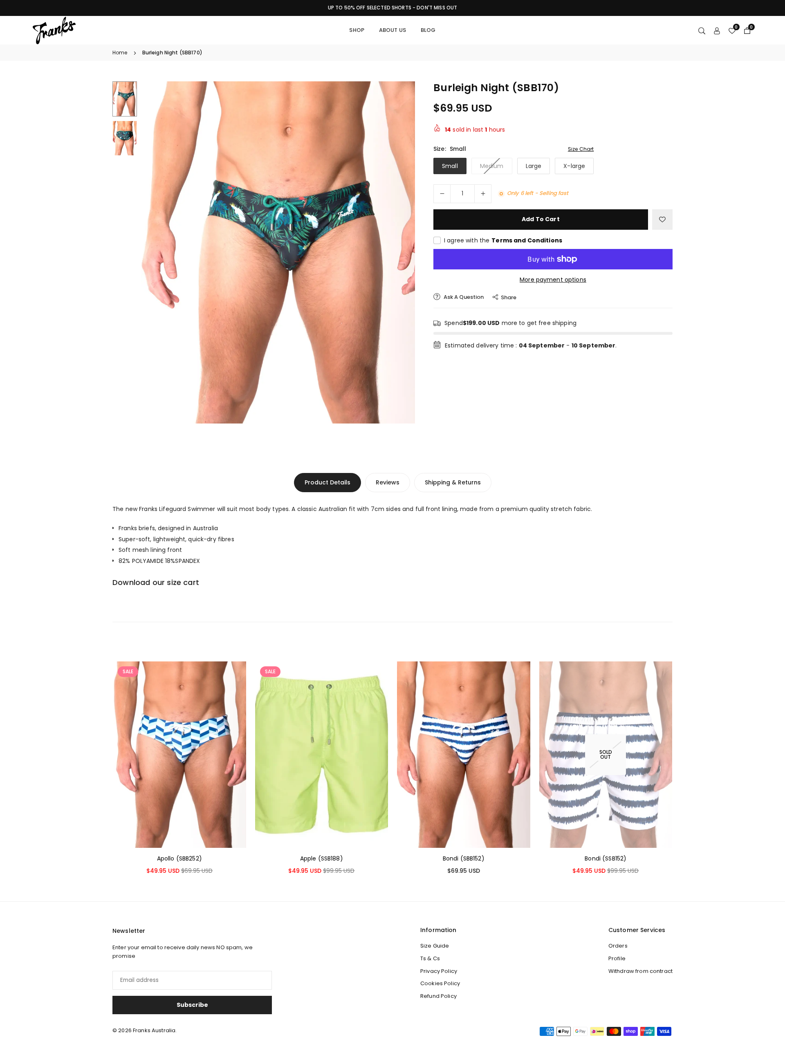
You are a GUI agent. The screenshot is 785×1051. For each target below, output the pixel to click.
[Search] (701, 30)
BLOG (428, 30)
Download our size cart (155, 582)
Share (508, 297)
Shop (356, 30)
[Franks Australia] (54, 29)
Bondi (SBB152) (463, 858)
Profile (617, 958)
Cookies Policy (440, 983)
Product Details (327, 482)
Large (534, 166)
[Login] (716, 30)
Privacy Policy (438, 971)
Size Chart (581, 149)
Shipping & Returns (453, 482)
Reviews (387, 482)
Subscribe (192, 1005)
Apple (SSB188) (321, 858)
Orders (618, 946)
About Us (392, 30)
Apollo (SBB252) (179, 858)
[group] (278, 252)
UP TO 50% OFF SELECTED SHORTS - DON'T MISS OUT (392, 8)
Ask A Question (463, 297)
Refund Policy (438, 996)
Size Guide (434, 946)
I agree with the (503, 240)
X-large (574, 166)
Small (450, 166)
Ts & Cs (430, 958)
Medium (492, 166)
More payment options (553, 280)
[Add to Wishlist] (662, 219)
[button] (395, 252)
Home (120, 52)
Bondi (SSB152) (605, 858)
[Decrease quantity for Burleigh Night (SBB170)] (442, 194)
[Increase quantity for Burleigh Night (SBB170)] (483, 194)
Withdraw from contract (640, 971)
